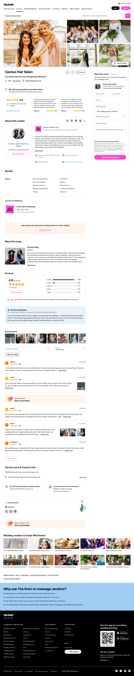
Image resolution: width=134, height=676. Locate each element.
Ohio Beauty (25, 575)
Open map (82, 477)
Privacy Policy (111, 150)
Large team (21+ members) (73, 162)
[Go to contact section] (84, 121)
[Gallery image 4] (115, 31)
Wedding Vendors (8, 575)
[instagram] (71, 121)
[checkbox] (95, 111)
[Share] (67, 72)
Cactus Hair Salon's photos (11, 578)
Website (11, 507)
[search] (48, 349)
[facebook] (67, 121)
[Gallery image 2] (82, 31)
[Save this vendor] (73, 72)
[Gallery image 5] (115, 55)
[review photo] (10, 338)
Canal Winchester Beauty (13, 16)
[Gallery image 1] (34, 43)
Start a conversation (22, 401)
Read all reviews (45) (13, 111)
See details (38, 92)
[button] (25, 212)
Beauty (18, 575)
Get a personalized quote (61, 491)
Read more (39, 151)
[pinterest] (76, 121)
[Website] (80, 121)
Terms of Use (97, 145)
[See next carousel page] (85, 338)
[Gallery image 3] (82, 55)
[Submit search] (127, 15)
